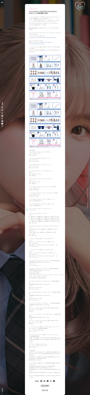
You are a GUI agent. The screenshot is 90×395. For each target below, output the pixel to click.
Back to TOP (45, 390)
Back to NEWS (45, 385)
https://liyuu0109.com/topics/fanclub (43, 37)
